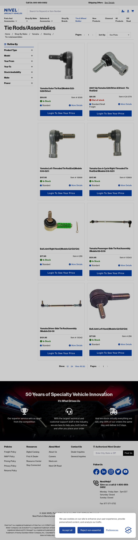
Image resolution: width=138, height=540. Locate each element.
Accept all (67, 530)
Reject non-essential (90, 530)
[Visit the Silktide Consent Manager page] (128, 530)
